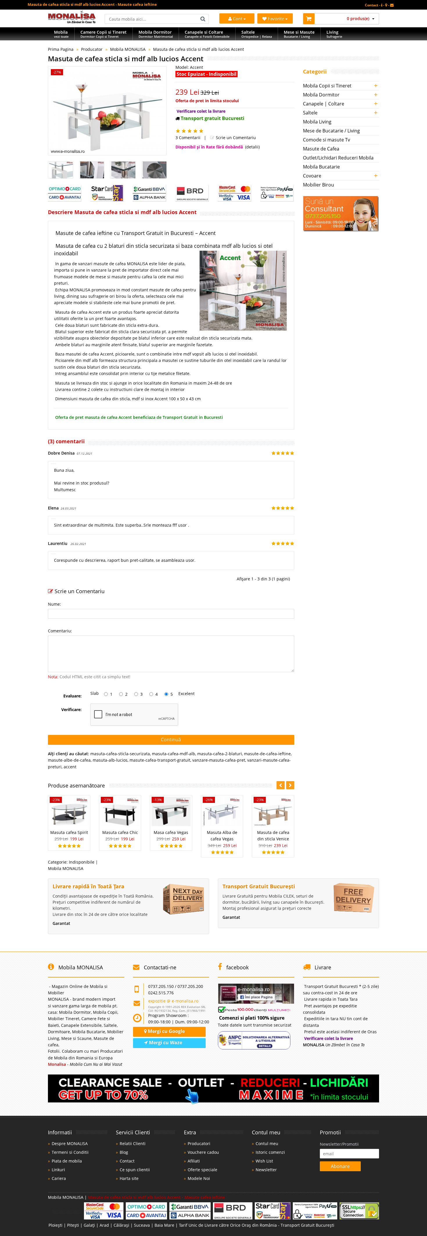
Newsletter (266, 1169)
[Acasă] (72, 21)
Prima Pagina (60, 49)
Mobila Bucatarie (321, 167)
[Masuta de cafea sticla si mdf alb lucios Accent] (107, 111)
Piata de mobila (67, 1161)
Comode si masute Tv (326, 140)
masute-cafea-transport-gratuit (160, 760)
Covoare (312, 176)
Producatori (199, 1143)
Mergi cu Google (166, 1031)
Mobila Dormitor (321, 95)
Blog (124, 1152)
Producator (92, 49)
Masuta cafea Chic (120, 832)
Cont (237, 18)
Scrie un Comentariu (235, 137)
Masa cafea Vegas (171, 832)
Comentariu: (60, 631)
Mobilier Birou (318, 185)
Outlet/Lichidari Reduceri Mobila (338, 158)
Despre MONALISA (70, 1143)
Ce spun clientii (135, 1169)
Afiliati (194, 1161)
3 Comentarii (187, 137)
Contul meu (267, 1143)
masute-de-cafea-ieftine (267, 753)
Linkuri (58, 1169)
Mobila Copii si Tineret (327, 85)
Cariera (59, 1178)
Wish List (264, 1161)
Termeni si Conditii (70, 1152)
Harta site (129, 1178)
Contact (127, 1161)
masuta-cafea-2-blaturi (219, 753)
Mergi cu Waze (165, 1042)
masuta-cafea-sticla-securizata (120, 753)
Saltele (310, 113)
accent (70, 766)
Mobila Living (317, 122)
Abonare (340, 1166)
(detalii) (252, 147)
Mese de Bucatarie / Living (331, 131)
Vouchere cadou (203, 1152)
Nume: (54, 604)
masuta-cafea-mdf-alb (173, 753)
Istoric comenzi (270, 1152)
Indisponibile (81, 862)
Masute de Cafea (321, 149)
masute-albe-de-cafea (69, 760)
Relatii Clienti (133, 1143)
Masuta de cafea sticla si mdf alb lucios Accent (198, 49)
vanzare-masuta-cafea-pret (218, 760)
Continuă (171, 739)
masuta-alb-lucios (110, 760)
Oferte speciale (202, 1169)
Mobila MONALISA (128, 49)
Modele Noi (199, 1178)
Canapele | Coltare (323, 104)
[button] (290, 785)
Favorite (276, 18)
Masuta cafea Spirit (69, 832)
